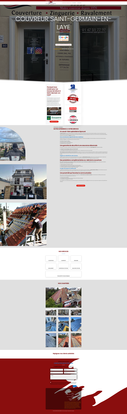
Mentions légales (72, 410)
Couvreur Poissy (72, 406)
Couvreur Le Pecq (70, 405)
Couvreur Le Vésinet (75, 405)
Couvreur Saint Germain (72, 390)
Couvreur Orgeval (68, 408)
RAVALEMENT (51, 268)
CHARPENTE (63, 260)
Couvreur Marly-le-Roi (67, 404)
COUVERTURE (51, 260)
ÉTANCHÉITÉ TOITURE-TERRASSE (63, 276)
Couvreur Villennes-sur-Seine (74, 401)
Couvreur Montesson (67, 406)
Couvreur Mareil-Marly (69, 403)
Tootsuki (68, 410)
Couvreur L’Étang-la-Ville (76, 403)
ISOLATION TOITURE (76, 268)
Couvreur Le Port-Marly (73, 404)
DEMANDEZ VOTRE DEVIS (54, 121)
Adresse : (73, 393)
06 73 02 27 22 (70, 48)
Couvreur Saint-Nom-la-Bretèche (72, 402)
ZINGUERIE (76, 260)
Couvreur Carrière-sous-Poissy (70, 407)
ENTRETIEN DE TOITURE (63, 268)
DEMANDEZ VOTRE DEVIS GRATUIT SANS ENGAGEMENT (64, 44)
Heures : (73, 395)
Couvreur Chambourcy (67, 401)
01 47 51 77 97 (64, 48)
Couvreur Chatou (73, 408)
